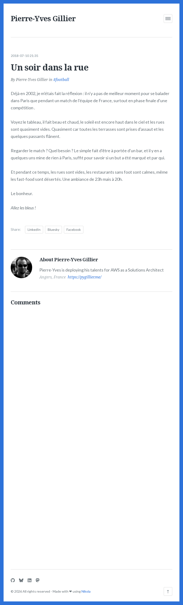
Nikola (86, 591)
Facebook (73, 229)
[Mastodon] (38, 580)
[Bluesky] (21, 580)
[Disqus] (91, 369)
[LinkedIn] (29, 580)
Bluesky (53, 229)
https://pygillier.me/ (85, 277)
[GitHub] (13, 580)
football (62, 79)
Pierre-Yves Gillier (43, 18)
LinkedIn (34, 229)
